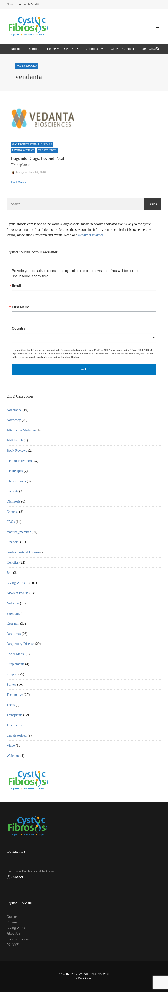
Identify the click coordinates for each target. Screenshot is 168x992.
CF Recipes (15, 471)
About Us (92, 48)
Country (18, 328)
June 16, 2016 (37, 172)
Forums (34, 48)
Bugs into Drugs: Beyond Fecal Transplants (37, 161)
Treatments (47, 150)
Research (13, 623)
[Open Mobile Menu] (157, 26)
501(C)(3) (149, 48)
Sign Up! (84, 369)
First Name (21, 307)
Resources (14, 634)
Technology (15, 694)
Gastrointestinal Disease (32, 144)
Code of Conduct (122, 48)
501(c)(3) (13, 944)
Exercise (12, 511)
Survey (11, 684)
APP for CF (15, 440)
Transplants (14, 715)
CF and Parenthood (20, 461)
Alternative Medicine (21, 430)
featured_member (19, 532)
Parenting (13, 613)
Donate (16, 48)
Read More (17, 182)
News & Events (17, 593)
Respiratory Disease (20, 644)
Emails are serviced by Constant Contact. (58, 356)
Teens (11, 705)
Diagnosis (13, 501)
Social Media (16, 654)
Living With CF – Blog (62, 48)
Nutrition (13, 603)
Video (11, 745)
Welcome (13, 756)
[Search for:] (75, 204)
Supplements (15, 664)
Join (9, 572)
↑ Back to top (84, 978)
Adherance (14, 410)
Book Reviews (17, 450)
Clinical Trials (16, 481)
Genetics (13, 562)
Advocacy (14, 420)
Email (16, 285)
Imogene (21, 172)
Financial (13, 542)
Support (12, 674)
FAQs (11, 522)
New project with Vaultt (23, 4)
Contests (12, 491)
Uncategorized (17, 735)
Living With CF (23, 150)
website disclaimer (90, 235)
